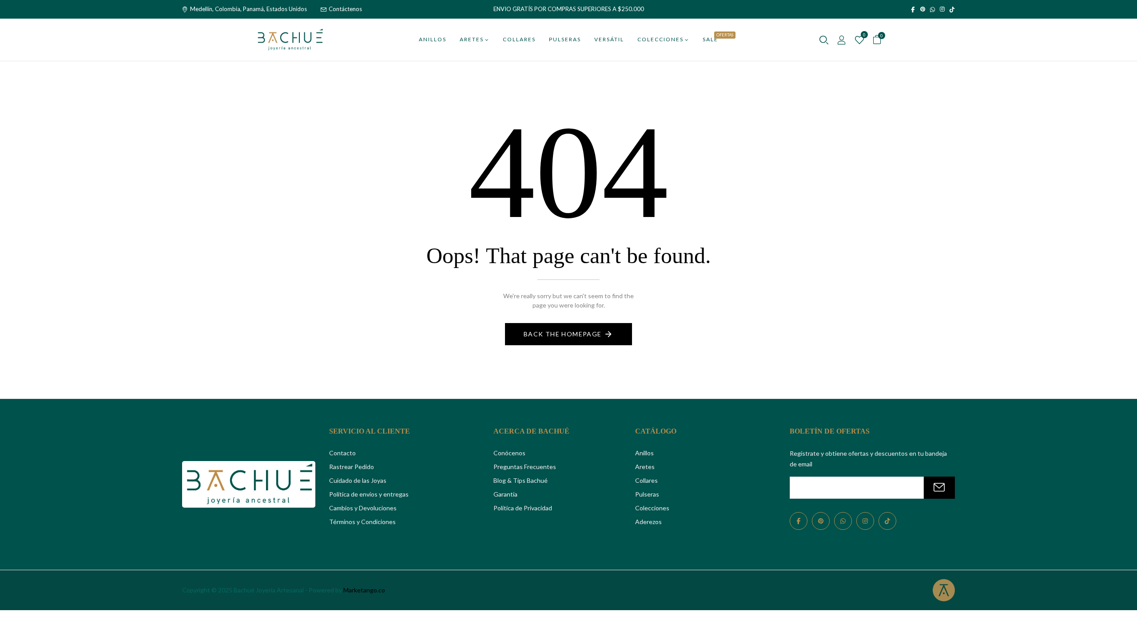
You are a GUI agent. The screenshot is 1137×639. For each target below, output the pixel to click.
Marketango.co (364, 590)
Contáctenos (345, 8)
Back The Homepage (563, 334)
